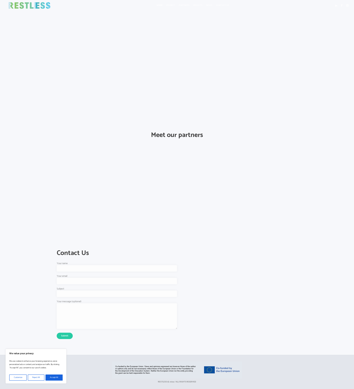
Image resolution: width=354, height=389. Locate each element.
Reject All (36, 377)
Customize (18, 377)
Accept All (54, 377)
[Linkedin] (337, 5)
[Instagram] (348, 5)
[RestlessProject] (177, 369)
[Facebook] (342, 5)
